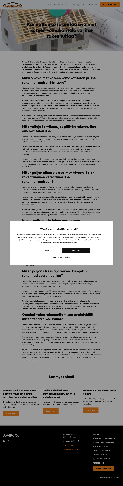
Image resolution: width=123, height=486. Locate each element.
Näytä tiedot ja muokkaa (61, 257)
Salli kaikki (76, 251)
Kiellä (47, 251)
